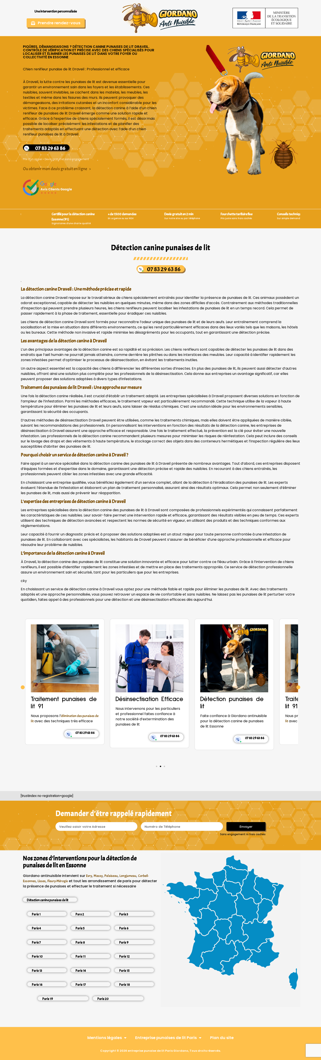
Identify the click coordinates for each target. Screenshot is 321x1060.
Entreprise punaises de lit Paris (166, 1037)
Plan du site (222, 1037)
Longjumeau (127, 876)
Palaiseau (111, 876)
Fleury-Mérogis (57, 881)
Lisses (42, 881)
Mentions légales (104, 1037)
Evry (89, 876)
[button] (23, 687)
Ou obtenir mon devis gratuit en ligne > (57, 168)
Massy (98, 876)
